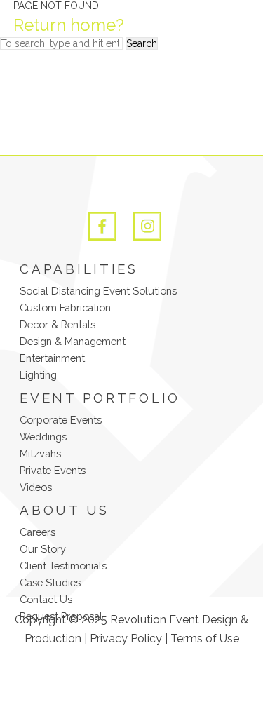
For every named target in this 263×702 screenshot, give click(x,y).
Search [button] (141, 43)
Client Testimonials (63, 566)
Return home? (68, 25)
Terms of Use (204, 638)
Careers (37, 532)
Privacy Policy (126, 638)
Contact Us (46, 599)
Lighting (38, 375)
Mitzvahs (40, 453)
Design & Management (73, 341)
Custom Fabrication (65, 307)
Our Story (43, 549)
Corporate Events (61, 420)
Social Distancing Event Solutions (98, 291)
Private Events (53, 470)
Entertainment (52, 358)
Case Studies (50, 582)
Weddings (43, 437)
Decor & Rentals (57, 324)
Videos (36, 487)
